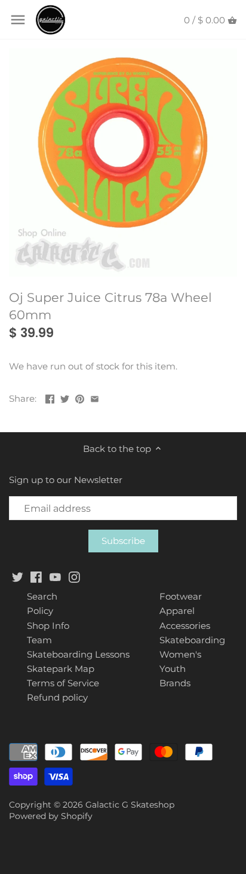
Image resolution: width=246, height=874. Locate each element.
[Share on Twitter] (64, 397)
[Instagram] (74, 576)
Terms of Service (63, 683)
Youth (172, 668)
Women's (180, 654)
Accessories (184, 625)
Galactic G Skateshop (129, 804)
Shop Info (48, 625)
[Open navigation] (18, 20)
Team (39, 640)
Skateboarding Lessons (78, 654)
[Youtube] (55, 576)
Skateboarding (192, 640)
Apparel (177, 610)
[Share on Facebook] (49, 397)
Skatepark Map (60, 668)
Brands (174, 683)
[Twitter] (17, 576)
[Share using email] (94, 397)
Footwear (180, 596)
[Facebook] (36, 576)
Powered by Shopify (51, 816)
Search (42, 596)
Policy (40, 610)
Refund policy (57, 697)
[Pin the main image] (79, 397)
